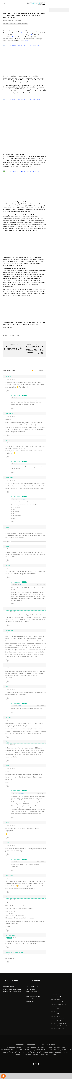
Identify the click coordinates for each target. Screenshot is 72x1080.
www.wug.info (30, 1001)
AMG (31, 35)
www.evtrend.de (31, 994)
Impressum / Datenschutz (27, 1044)
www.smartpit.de (31, 999)
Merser (21, 398)
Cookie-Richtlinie (50, 1044)
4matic (5, 335)
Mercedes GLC (55, 1011)
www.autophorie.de (31, 991)
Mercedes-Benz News (57, 997)
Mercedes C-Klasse (56, 1009)
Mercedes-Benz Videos (57, 1028)
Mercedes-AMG (55, 999)
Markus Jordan (8, 20)
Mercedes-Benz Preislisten (58, 1023)
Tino (20, 861)
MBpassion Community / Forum (12, 989)
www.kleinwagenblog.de (33, 996)
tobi (20, 705)
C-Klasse (5, 23)
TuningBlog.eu (30, 989)
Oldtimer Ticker (7, 991)
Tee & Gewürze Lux (32, 986)
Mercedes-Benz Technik (58, 1002)
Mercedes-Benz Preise (57, 1021)
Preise (17, 335)
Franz (20, 584)
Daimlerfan (22, 499)
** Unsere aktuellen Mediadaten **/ (23, 1047)
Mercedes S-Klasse (56, 1016)
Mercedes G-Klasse (56, 1014)
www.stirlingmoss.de (8, 986)
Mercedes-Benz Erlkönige (58, 1004)
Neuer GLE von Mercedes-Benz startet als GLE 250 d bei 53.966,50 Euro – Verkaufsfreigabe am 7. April (35, 350)
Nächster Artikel (33, 344)
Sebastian (21, 793)
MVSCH (21, 464)
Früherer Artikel (16, 344)
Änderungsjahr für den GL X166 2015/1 (13, 348)
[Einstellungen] (3, 1076)
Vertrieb (12, 23)
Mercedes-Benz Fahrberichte (59, 1026)
